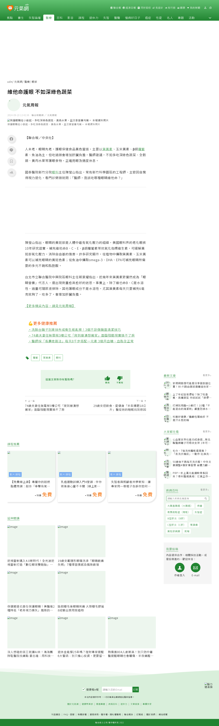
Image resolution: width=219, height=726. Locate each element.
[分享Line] (11, 150)
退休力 (93, 18)
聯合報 (117, 7)
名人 (170, 18)
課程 (81, 18)
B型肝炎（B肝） (176, 518)
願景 (182, 7)
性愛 (159, 18)
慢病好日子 (132, 18)
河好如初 (145, 7)
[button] (210, 17)
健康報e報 (92, 689)
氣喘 (187, 531)
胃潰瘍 (194, 524)
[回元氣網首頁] (21, 7)
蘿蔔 (141, 149)
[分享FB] (11, 139)
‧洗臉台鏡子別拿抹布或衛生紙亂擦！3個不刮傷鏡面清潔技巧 (74, 329)
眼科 (55, 172)
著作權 (104, 714)
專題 (181, 18)
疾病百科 (112, 704)
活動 (192, 18)
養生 (21, 18)
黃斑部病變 (173, 531)
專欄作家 (147, 704)
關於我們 (150, 714)
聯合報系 (128, 714)
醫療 (49, 18)
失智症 (198, 512)
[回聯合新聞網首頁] (10, 8)
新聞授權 (82, 714)
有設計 (159, 7)
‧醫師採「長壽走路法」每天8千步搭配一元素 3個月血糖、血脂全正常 (81, 341)
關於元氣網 (73, 704)
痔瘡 (199, 505)
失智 (106, 18)
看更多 (207, 375)
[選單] (210, 7)
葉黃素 (107, 149)
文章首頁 (135, 704)
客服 (72, 714)
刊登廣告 (55, 714)
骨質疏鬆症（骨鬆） (178, 512)
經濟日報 (130, 7)
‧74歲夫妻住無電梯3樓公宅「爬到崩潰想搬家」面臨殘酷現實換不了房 (81, 335)
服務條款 (94, 714)
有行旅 (171, 7)
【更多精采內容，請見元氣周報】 (50, 305)
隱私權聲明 (115, 714)
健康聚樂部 (87, 704)
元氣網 (18, 82)
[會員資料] (205, 7)
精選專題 (100, 704)
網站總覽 (163, 714)
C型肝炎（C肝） (176, 524)
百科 (60, 18)
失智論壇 (35, 18)
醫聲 (117, 18)
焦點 (10, 18)
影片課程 (15, 474)
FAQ (66, 714)
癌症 (148, 18)
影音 (70, 18)
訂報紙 (139, 714)
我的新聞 (194, 7)
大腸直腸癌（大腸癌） (180, 505)
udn (9, 82)
